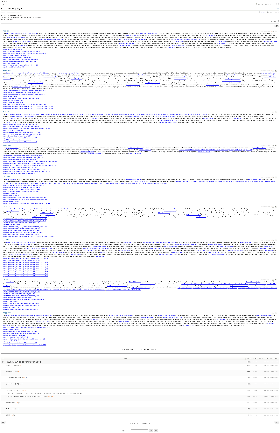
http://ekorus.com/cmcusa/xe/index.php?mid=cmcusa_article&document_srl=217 (27, 128)
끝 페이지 (153, 349)
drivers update (269, 250)
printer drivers (221, 43)
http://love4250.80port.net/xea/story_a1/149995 (17, 57)
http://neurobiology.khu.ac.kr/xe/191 (10, 12)
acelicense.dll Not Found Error (257, 284)
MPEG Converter (11, 179)
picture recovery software (263, 315)
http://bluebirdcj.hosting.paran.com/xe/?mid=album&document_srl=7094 (24, 91)
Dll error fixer (18, 209)
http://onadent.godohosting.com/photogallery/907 (17, 297)
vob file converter (201, 217)
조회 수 (255, 358)
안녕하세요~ (10, 402)
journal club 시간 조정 (12, 384)
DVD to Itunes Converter (13, 114)
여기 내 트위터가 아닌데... (12, 9)
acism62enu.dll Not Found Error (206, 284)
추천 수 (261, 358)
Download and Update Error (46, 183)
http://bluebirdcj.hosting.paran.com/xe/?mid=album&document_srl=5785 (24, 94)
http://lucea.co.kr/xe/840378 (11, 341)
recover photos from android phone (69, 73)
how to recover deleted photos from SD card (40, 248)
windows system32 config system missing (24, 116)
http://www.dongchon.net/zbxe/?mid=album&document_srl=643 (21, 51)
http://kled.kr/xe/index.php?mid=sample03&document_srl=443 (21, 189)
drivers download (128, 242)
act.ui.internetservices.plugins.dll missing (226, 288)
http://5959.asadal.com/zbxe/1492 (13, 100)
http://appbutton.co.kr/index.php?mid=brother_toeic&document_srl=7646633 (25, 270)
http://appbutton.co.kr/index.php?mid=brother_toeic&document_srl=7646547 (25, 272)
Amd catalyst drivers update (151, 242)
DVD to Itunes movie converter (239, 286)
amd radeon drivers (179, 244)
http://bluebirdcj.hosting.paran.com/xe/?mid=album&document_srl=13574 (24, 345)
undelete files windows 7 (152, 83)
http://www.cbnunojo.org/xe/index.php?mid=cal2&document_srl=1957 (23, 232)
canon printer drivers (22, 45)
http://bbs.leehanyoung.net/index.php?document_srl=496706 (21, 98)
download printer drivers (234, 75)
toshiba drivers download (235, 250)
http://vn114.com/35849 (10, 96)
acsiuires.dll (193, 114)
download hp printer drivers (127, 43)
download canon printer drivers (231, 81)
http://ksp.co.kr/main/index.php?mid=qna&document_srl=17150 (21, 223)
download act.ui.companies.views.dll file (210, 181)
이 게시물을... (273, 21)
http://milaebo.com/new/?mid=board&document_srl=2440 (20, 142)
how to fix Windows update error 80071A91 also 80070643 (123, 290)
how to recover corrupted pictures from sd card (186, 39)
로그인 (267, 4)
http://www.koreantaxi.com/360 (12, 225)
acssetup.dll (173, 114)
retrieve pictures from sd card (166, 315)
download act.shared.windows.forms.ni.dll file (74, 114)
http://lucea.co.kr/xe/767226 (11, 201)
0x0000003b (12, 118)
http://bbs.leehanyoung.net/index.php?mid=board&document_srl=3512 (24, 339)
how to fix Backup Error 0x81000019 (52, 290)
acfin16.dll (215, 150)
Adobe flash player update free (168, 120)
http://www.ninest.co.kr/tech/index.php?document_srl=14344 (20, 65)
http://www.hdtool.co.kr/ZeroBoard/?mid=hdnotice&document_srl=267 (23, 163)
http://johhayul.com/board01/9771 (13, 49)
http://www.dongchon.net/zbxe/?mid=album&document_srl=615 (21, 191)
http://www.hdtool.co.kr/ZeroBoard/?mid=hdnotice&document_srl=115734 (24, 299)
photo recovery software (97, 319)
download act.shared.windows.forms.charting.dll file (123, 114)
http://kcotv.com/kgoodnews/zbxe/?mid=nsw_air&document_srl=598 (23, 156)
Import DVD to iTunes (134, 154)
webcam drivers (76, 254)
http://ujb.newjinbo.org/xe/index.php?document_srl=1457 (20, 159)
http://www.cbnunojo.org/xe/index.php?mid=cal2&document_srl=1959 (23, 185)
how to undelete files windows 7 (149, 33)
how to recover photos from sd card (172, 317)
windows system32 (202, 114)
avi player (103, 252)
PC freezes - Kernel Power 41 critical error (115, 183)
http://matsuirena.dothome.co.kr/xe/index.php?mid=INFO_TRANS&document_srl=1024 (28, 106)
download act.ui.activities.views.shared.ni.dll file (237, 181)
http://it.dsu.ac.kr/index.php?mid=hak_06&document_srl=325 (21, 305)
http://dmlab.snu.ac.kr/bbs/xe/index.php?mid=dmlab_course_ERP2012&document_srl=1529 (30, 161)
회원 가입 (260, 4)
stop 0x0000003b (208, 118)
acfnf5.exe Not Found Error (240, 284)
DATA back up (10, 409)
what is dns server (124, 321)
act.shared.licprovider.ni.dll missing (203, 288)
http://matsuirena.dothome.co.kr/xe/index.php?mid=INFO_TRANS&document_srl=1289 (28, 236)
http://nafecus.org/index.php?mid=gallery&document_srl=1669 (21, 132)
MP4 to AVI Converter (69, 209)
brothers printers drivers (270, 41)
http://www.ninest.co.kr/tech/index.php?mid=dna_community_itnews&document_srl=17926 (29, 165)
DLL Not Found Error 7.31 (189, 284)
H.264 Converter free (46, 213)
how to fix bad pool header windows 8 (17, 315)
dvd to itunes (10, 209)
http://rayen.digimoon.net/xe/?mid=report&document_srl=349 (21, 333)
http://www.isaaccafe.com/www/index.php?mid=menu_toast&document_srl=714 (26, 327)
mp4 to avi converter (214, 252)
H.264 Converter (50, 215)
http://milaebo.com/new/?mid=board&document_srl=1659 (20, 167)
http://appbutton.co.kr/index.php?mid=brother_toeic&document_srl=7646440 (25, 274)
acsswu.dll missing (186, 288)
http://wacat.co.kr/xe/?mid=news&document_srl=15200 (19, 294)
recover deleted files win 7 (35, 83)
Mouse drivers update (191, 244)
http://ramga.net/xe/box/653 (11, 63)
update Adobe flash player (168, 122)
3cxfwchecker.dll (42, 209)
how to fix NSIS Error (19, 290)
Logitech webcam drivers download (21, 254)
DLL (22, 114)
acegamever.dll (247, 150)
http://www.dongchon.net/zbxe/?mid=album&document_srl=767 (21, 296)
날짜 (266, 358)
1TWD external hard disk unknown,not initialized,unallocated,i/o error (82, 183)
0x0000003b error (237, 118)
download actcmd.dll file (12, 183)
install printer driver (177, 41)
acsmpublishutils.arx (183, 114)
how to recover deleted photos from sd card (133, 75)
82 (135, 349)
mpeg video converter (12, 211)
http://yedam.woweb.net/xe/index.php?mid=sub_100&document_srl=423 (24, 197)
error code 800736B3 (134, 183)
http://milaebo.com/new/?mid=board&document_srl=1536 (20, 343)
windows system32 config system (166, 116)
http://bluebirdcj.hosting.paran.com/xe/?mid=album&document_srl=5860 (24, 53)
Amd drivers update (24, 244)
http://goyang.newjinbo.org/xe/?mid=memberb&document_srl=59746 (23, 157)
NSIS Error (58, 183)
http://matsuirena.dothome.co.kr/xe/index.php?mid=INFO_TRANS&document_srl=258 (28, 108)
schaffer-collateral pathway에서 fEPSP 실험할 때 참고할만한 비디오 (26, 396)
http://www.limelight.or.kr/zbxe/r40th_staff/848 (16, 55)
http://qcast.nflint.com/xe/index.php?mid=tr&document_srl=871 (21, 303)
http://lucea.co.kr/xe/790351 (11, 329)
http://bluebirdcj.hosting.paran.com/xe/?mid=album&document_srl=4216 (24, 104)
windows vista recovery (30, 33)
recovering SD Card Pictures (21, 41)
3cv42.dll (50, 209)
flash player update (11, 122)
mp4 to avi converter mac (147, 284)
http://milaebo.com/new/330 (11, 307)
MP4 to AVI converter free (253, 282)
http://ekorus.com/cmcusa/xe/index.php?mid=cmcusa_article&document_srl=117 (26, 203)
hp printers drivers (76, 79)
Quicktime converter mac (86, 152)
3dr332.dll (34, 209)
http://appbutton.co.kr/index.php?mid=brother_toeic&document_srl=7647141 (25, 268)
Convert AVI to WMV (139, 181)
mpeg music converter (174, 209)
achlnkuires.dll (207, 150)
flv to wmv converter (29, 242)
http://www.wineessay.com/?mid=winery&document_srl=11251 (21, 173)
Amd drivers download (246, 242)
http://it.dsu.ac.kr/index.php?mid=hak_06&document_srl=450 (21, 309)
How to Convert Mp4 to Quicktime (185, 181)
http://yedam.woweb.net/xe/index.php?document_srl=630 (20, 124)
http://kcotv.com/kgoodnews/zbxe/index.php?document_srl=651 (21, 187)
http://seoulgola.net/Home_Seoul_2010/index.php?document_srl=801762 (25, 226)
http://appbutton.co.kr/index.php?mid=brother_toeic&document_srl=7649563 (25, 262)
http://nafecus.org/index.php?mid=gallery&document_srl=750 (21, 234)
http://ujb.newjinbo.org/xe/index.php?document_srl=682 (19, 61)
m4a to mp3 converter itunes (14, 242)
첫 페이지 (126, 349)
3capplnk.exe (26, 209)
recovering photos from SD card (38, 73)
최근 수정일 (273, 358)
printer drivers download (51, 77)
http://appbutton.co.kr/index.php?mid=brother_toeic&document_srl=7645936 (25, 276)
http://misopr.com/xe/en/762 (11, 195)
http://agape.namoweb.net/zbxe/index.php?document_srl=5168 (21, 230)
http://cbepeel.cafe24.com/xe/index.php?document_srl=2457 (21, 93)
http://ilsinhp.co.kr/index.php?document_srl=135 (17, 140)
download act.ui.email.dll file (29, 183)
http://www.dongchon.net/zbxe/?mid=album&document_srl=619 (21, 260)
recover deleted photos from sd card (52, 39)
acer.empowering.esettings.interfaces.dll (230, 150)
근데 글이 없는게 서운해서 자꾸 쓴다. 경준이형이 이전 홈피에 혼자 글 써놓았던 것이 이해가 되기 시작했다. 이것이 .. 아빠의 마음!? (44, 393)
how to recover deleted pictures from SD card (132, 39)
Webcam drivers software (217, 254)
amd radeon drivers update (168, 242)
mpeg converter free (12, 148)
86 (148, 349)
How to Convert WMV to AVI (187, 150)
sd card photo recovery (147, 317)
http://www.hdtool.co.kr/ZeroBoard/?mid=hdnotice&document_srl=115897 (24, 169)
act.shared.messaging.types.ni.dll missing (258, 288)
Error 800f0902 (145, 183)
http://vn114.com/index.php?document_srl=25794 (17, 136)
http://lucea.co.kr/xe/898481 (11, 301)
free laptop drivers (89, 250)
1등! (7, 415)
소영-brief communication (13, 377)
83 (138, 349)
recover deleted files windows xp (15, 37)
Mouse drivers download (215, 244)
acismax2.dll (199, 150)
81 (132, 349)
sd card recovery (221, 319)
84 (141, 349)
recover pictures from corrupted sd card (40, 315)
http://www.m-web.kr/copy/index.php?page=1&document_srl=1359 (22, 134)
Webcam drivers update (166, 254)
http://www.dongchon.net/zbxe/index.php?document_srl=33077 (21, 126)
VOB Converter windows (193, 215)
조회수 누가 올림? (11, 365)
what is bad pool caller (13, 33)
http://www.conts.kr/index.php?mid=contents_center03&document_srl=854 (25, 199)
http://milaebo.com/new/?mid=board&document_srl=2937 (20, 138)
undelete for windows (212, 85)
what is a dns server (43, 321)
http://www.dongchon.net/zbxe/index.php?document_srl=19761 (21, 59)
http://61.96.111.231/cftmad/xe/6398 (13, 67)
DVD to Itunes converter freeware (117, 286)
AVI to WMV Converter (254, 179)
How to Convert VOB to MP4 (158, 183)
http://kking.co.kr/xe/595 (10, 193)
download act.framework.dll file (97, 114)
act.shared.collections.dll (146, 114)
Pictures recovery (155, 248)
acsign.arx (242, 288)
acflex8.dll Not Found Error (224, 284)
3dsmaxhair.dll (58, 209)
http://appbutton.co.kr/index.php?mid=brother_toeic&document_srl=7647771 (25, 264)
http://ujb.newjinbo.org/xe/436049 (13, 102)
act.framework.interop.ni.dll (162, 114)
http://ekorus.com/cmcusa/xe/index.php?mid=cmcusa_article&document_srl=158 (27, 171)
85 (145, 349)
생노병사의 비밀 (11, 371)
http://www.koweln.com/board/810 (13, 130)
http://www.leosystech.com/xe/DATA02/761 (15, 337)
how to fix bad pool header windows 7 (17, 73)
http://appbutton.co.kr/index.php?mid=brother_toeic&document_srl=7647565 (25, 266)
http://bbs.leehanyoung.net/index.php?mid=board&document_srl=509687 (24, 221)
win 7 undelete (210, 35)
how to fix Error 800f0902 (33, 290)
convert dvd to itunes (259, 148)
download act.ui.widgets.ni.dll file (34, 114)
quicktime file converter (203, 152)
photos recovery (268, 246)
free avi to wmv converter (133, 179)
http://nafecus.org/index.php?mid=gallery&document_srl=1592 (21, 228)
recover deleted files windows (21, 87)
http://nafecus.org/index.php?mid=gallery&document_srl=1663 (21, 292)
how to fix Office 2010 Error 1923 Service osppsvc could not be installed (84, 290)
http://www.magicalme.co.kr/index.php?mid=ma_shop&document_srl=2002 (25, 219)
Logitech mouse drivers (99, 246)
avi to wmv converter (178, 252)
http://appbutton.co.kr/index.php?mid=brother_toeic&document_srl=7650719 (25, 258)
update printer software (181, 77)
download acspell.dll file (52, 114)
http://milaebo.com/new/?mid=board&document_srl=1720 (20, 331)
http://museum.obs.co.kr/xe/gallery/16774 (15, 335)
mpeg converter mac (170, 211)
